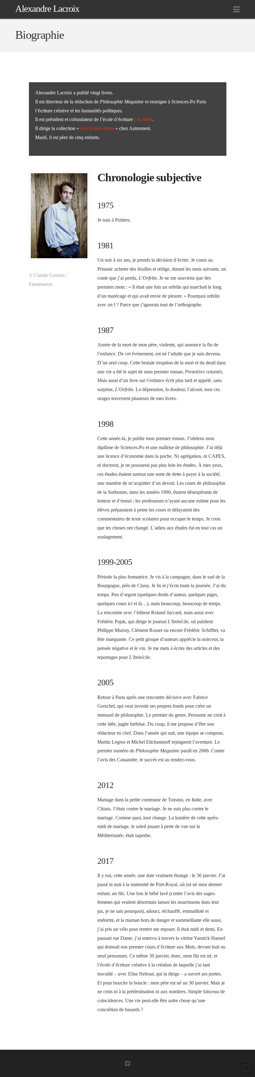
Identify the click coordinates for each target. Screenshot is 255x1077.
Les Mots (143, 119)
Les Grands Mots (97, 128)
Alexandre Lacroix (47, 8)
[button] (236, 9)
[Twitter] (127, 1063)
